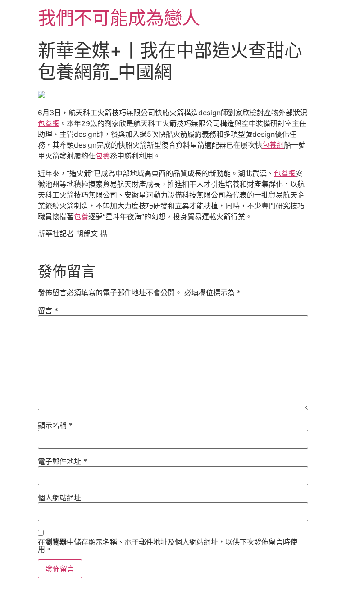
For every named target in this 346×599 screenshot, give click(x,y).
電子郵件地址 (62, 461)
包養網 (48, 123)
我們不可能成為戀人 (119, 18)
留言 (48, 310)
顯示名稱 (55, 425)
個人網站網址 (59, 497)
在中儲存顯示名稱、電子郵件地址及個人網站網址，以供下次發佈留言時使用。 (167, 545)
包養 (103, 155)
